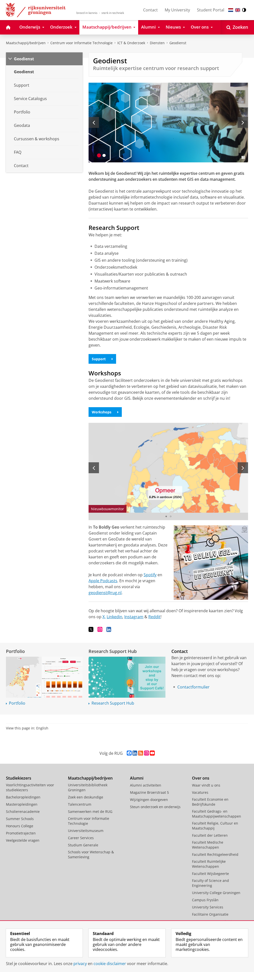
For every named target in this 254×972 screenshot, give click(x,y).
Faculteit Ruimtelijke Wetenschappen (209, 864)
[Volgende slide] (243, 122)
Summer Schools (20, 818)
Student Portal (210, 10)
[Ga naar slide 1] (98, 155)
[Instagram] (99, 629)
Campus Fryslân (205, 900)
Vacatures (200, 792)
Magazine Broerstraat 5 (149, 792)
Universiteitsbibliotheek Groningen (87, 787)
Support (99, 359)
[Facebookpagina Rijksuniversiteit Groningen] (129, 753)
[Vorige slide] (94, 122)
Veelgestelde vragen (22, 840)
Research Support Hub (113, 651)
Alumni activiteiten (145, 785)
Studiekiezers (18, 778)
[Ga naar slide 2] (103, 155)
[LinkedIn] (108, 629)
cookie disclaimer (110, 963)
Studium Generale (83, 845)
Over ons (200, 778)
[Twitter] (91, 629)
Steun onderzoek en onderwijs (155, 806)
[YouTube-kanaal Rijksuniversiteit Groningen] (152, 753)
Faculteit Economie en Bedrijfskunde (210, 802)
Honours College (19, 826)
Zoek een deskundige (85, 797)
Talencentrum (79, 804)
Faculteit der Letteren (210, 835)
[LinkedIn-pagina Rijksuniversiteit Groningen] (134, 753)
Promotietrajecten (21, 833)
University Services (207, 907)
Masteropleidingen (21, 804)
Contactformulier (193, 686)
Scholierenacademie (23, 811)
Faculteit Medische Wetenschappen (207, 845)
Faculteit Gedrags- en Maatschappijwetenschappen (216, 814)
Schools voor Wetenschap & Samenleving (91, 854)
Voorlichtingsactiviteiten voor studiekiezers (30, 787)
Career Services (81, 837)
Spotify (150, 574)
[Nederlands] (230, 10)
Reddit (154, 616)
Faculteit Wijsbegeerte (210, 873)
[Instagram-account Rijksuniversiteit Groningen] (146, 753)
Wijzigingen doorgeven (149, 799)
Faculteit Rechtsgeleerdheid (215, 854)
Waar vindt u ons (206, 785)
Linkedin (114, 616)
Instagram (133, 616)
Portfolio (15, 651)
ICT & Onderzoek (131, 42)
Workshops (101, 412)
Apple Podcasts (103, 580)
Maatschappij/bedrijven (26, 42)
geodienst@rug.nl (105, 592)
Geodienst (177, 42)
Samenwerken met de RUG (90, 811)
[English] (237, 10)
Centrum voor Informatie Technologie (81, 42)
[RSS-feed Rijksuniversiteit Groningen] (140, 753)
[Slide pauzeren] (243, 157)
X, (104, 616)
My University (177, 10)
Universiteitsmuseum (85, 830)
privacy (80, 963)
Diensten (157, 42)
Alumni (136, 778)
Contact (150, 10)
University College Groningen (216, 892)
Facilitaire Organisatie (210, 914)
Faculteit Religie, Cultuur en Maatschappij (215, 825)
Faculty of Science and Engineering (210, 883)
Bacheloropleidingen (23, 797)
